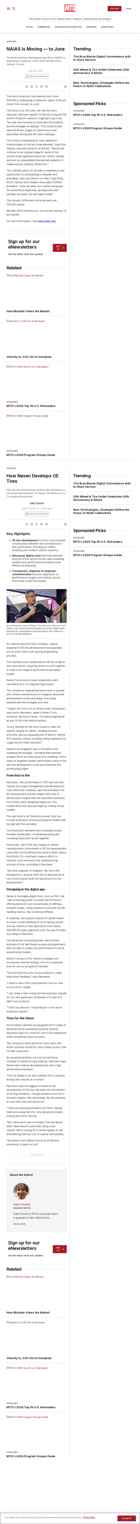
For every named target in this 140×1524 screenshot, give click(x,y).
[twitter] (36, 86)
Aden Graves (37, 503)
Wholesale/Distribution (68, 27)
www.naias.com (46, 221)
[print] (65, 86)
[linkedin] (31, 86)
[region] (70, 1518)
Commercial (44, 27)
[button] (9, 9)
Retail (29, 27)
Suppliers (91, 27)
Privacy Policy (89, 1517)
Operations (107, 27)
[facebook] (26, 86)
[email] (46, 86)
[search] (14, 9)
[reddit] (41, 86)
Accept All (126, 1518)
